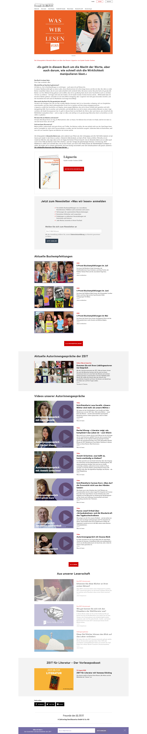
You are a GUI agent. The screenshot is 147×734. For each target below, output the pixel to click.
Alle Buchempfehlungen (73, 343)
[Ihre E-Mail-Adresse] (73, 231)
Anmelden (100, 1)
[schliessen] (124, 730)
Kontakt (92, 1)
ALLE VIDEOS (73, 564)
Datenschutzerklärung (78, 234)
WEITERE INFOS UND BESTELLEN (74, 169)
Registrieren (109, 1)
